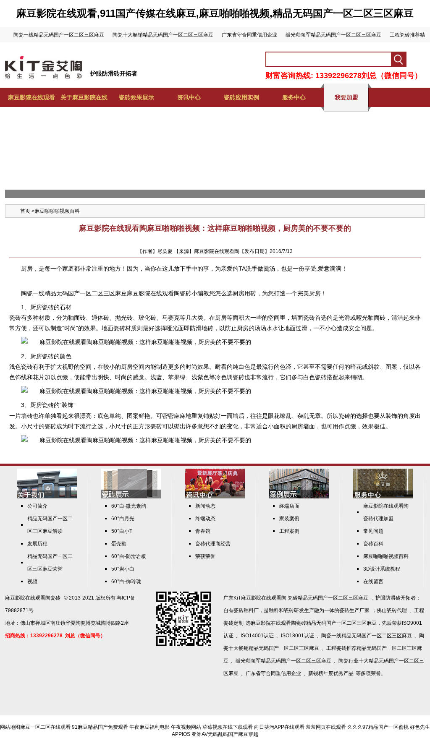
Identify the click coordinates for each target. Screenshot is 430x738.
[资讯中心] (215, 497)
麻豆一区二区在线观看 (45, 727)
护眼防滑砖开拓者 (113, 73)
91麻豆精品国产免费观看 (100, 727)
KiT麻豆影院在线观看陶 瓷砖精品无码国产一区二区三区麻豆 (300, 598)
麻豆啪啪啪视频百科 (57, 211)
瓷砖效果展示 (136, 97)
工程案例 (289, 531)
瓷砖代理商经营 (213, 544)
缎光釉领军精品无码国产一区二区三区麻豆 (333, 35)
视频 (32, 581)
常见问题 (373, 531)
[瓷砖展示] (131, 497)
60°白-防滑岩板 (128, 556)
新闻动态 (205, 506)
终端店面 (289, 506)
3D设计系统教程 (381, 569)
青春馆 (202, 531)
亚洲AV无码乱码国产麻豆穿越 (224, 734)
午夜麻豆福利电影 (149, 727)
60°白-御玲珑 (126, 581)
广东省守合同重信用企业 (249, 35)
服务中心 (294, 97)
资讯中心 (189, 97)
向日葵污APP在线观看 (279, 727)
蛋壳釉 (118, 544)
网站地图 (10, 727)
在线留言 (373, 581)
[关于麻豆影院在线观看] (47, 497)
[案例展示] (299, 497)
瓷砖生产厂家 (354, 610)
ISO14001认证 (257, 636)
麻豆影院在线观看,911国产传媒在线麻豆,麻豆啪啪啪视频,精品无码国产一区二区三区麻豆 (215, 13)
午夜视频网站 (186, 727)
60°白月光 (122, 519)
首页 (25, 211)
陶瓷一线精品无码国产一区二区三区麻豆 (58, 35)
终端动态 (205, 519)
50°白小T (121, 531)
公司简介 (37, 506)
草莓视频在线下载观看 (227, 727)
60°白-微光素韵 (128, 506)
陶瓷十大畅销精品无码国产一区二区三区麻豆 (163, 35)
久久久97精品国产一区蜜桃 (378, 727)
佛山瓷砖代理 (392, 610)
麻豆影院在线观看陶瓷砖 (32, 598)
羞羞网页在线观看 (326, 727)
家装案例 (289, 519)
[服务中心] (383, 497)
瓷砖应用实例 (241, 97)
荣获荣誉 (205, 556)
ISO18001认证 (297, 636)
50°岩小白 (122, 569)
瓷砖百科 (373, 544)
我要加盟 (346, 97)
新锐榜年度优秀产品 (331, 673)
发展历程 (37, 544)
